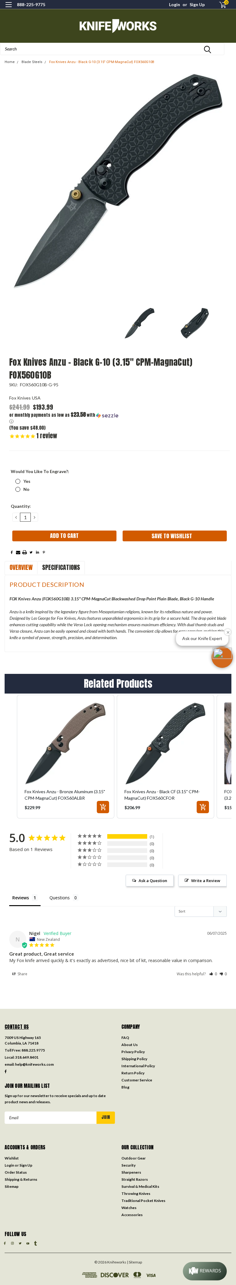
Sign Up (197, 4)
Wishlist (12, 1158)
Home (10, 62)
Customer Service (136, 1080)
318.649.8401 (26, 1057)
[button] (64, 418)
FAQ (125, 1037)
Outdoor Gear (133, 1158)
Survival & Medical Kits (140, 1186)
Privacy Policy (133, 1051)
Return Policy (132, 1073)
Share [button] (22, 974)
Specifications (61, 567)
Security (128, 1165)
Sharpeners (131, 1172)
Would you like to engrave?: (40, 471)
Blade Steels (32, 62)
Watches (128, 1207)
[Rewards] (205, 1271)
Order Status (16, 1172)
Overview (21, 567)
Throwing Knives (135, 1193)
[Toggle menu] (8, 8)
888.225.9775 (33, 1050)
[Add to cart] (103, 807)
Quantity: (21, 506)
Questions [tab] (59, 898)
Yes (26, 481)
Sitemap (11, 1186)
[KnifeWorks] (118, 26)
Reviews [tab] (20, 898)
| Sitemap (134, 1262)
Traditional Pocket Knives (143, 1200)
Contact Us (17, 1026)
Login (174, 4)
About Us (129, 1044)
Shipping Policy (134, 1058)
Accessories (132, 1214)
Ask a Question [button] (153, 880)
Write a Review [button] (205, 880)
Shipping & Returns (21, 1179)
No (26, 489)
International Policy (138, 1066)
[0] (220, 5)
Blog (125, 1087)
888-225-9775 (31, 4)
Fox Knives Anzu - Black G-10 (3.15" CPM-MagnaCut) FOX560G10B (101, 62)
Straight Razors (134, 1179)
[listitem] (65, 756)
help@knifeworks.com (34, 1064)
